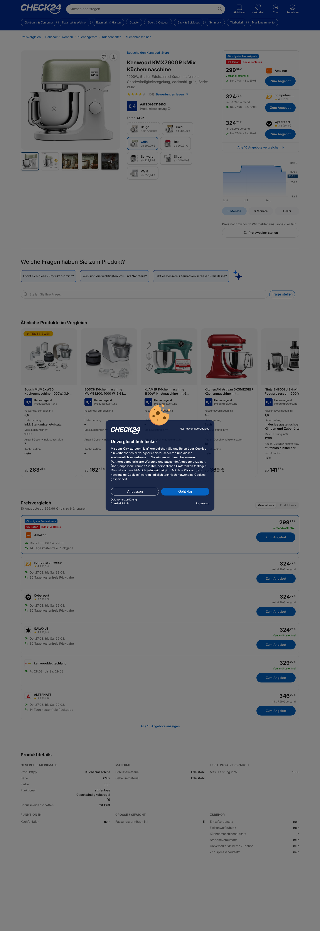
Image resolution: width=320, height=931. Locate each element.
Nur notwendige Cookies (194, 428)
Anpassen (135, 491)
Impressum (202, 503)
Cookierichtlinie (120, 503)
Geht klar (185, 491)
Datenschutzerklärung (124, 499)
